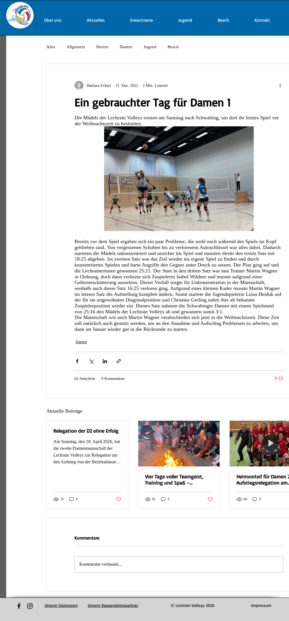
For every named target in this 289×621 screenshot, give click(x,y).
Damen (126, 47)
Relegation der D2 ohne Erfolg (86, 431)
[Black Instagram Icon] (30, 606)
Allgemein (76, 47)
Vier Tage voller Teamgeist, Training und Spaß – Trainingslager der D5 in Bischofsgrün (174, 479)
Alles (50, 47)
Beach (173, 47)
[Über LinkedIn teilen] (105, 361)
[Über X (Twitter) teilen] (91, 361)
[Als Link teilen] (118, 361)
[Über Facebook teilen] (77, 361)
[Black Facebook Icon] (19, 606)
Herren (102, 47)
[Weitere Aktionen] (280, 85)
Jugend (150, 47)
